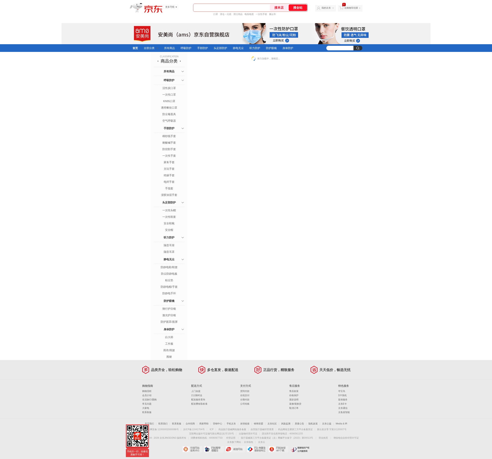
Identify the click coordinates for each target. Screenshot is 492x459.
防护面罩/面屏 (169, 321)
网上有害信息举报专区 (257, 449)
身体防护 (288, 48)
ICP (212, 429)
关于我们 (149, 423)
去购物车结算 (351, 8)
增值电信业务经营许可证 (346, 438)
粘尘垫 (169, 280)
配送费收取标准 (199, 403)
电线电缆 (249, 14)
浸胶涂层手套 (169, 194)
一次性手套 (261, 14)
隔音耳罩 (169, 251)
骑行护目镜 (169, 308)
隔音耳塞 (169, 245)
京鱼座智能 (344, 412)
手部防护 (202, 48)
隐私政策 (313, 423)
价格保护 (293, 395)
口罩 (215, 14)
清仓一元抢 (225, 14)
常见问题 (146, 403)
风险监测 (285, 423)
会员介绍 (146, 395)
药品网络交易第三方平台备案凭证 (295, 429)
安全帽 (169, 229)
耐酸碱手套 (169, 142)
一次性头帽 (169, 210)
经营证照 (230, 438)
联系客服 (146, 412)
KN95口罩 (169, 101)
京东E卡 (342, 403)
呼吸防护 (186, 48)
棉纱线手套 (169, 136)
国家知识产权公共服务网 (300, 449)
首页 (135, 48)
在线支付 (244, 395)
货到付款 (244, 391)
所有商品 (169, 48)
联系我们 (163, 423)
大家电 (145, 408)
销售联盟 (258, 423)
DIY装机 (342, 395)
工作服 (169, 343)
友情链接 (244, 423)
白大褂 (169, 337)
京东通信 (342, 408)
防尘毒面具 (169, 114)
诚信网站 (235, 449)
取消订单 (293, 408)
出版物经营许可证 (248, 433)
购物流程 (146, 391)
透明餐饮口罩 (169, 107)
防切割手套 (169, 149)
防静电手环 (169, 293)
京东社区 (272, 423)
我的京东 (326, 8)
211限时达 (196, 395)
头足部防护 (220, 48)
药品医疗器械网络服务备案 (232, 429)
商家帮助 (204, 423)
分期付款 (244, 399)
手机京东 (231, 423)
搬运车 (272, 14)
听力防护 (254, 48)
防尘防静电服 (169, 273)
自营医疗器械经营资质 (262, 429)
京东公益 (326, 423)
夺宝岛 (341, 391)
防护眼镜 (271, 48)
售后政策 (293, 391)
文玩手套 (169, 168)
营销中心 (217, 423)
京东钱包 (248, 442)
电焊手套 (169, 181)
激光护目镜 (169, 315)
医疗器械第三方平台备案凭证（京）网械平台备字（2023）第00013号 (277, 438)
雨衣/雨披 (169, 350)
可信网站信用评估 (192, 449)
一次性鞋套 (169, 216)
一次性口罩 (169, 94)
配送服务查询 (198, 399)
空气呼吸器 (169, 120)
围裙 (169, 356)
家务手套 (169, 162)
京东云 (261, 442)
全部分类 (149, 48)
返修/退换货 (295, 403)
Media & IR (341, 423)
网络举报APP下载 (278, 449)
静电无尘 (238, 48)
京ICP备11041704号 (194, 429)
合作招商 (190, 423)
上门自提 (195, 391)
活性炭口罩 (169, 88)
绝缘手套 (169, 175)
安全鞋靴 (169, 223)
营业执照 (323, 438)
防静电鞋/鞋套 (169, 267)
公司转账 (244, 403)
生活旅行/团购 (149, 399)
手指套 (169, 188)
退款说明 (293, 399)
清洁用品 (238, 14)
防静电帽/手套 (169, 286)
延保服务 (342, 399)
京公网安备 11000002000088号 (162, 429)
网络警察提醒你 (214, 449)
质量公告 (299, 423)
